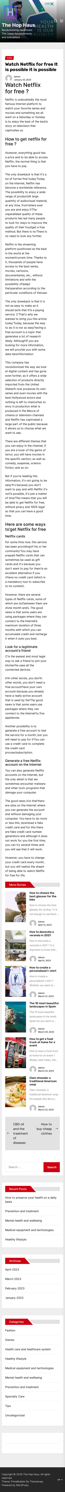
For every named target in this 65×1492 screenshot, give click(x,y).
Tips (8, 1406)
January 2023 (14, 1297)
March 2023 (13, 1279)
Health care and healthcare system (28, 1349)
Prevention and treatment (22, 1211)
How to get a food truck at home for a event (42, 1042)
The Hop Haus (18, 25)
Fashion (10, 1330)
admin (17, 76)
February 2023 (14, 1288)
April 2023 (12, 1269)
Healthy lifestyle (15, 1239)
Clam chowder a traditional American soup (43, 1081)
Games (9, 1340)
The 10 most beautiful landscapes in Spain (44, 1005)
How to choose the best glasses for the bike (42, 896)
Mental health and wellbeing (23, 1220)
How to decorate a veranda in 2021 (41, 933)
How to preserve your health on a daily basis (31, 1199)
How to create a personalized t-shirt (42, 969)
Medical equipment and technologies (29, 1230)
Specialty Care (14, 1396)
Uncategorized (15, 1415)
